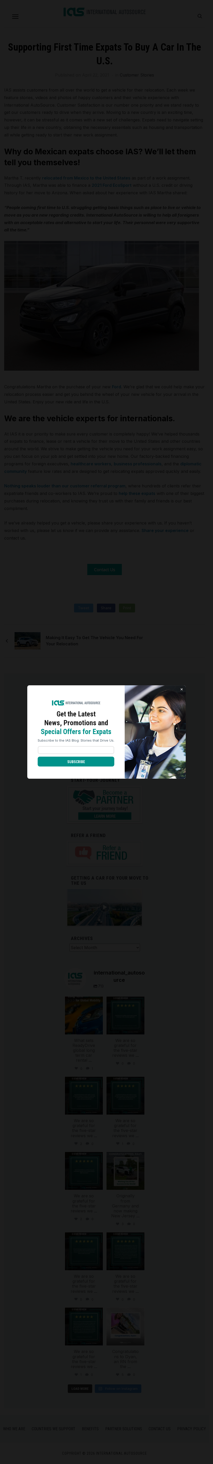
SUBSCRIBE (76, 762)
